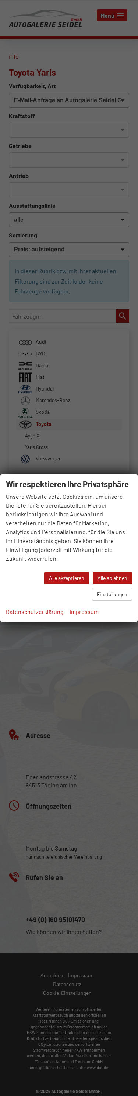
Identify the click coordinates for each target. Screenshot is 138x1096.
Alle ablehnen (112, 578)
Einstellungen (112, 594)
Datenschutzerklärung (35, 611)
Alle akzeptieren (66, 578)
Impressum (84, 611)
